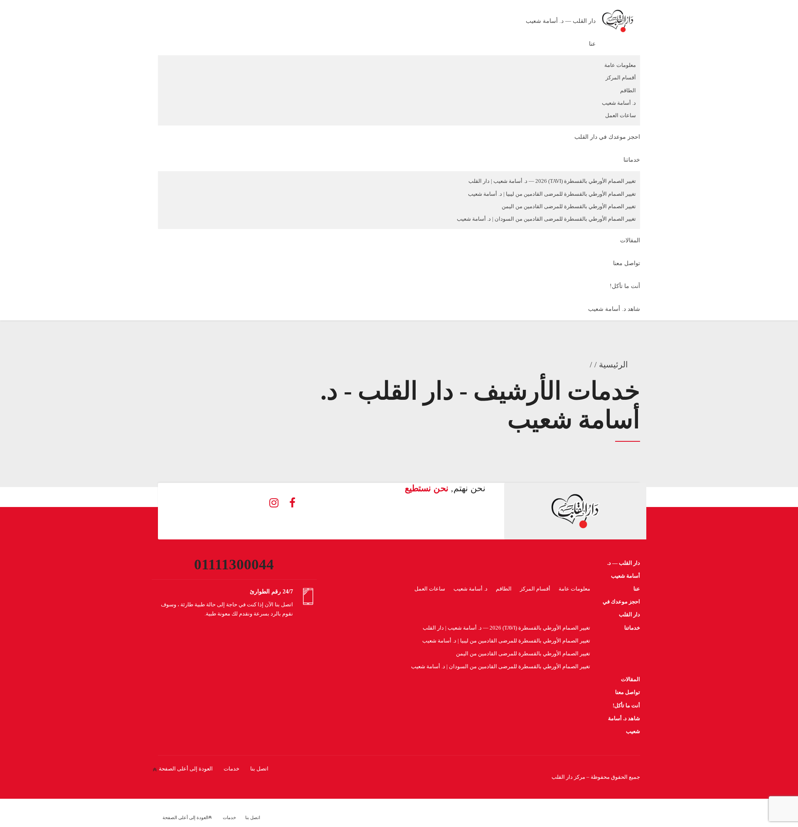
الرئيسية (613, 364)
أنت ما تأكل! (625, 286)
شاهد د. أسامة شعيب (614, 309)
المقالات (630, 240)
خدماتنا (631, 160)
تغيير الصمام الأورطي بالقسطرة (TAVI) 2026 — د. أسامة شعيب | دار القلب (552, 181)
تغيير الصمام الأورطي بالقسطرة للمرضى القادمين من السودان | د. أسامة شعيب (546, 219)
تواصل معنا (626, 263)
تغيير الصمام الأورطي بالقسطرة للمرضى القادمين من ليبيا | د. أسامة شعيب (552, 194)
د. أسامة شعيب (619, 103)
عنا (592, 44)
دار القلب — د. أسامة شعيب (561, 21)
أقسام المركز (621, 77)
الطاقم (628, 90)
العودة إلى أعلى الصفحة (186, 768)
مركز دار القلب (568, 777)
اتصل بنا (259, 768)
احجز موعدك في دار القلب (607, 137)
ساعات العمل (620, 115)
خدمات (231, 768)
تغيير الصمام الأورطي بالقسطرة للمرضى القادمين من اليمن (569, 206)
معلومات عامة (620, 65)
